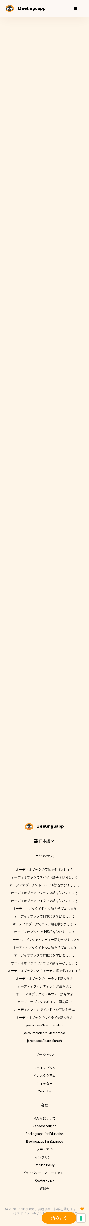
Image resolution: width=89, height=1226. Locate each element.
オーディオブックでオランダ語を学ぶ (44, 986)
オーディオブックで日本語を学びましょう (44, 916)
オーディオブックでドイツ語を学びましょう (44, 908)
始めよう (59, 1217)
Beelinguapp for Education (45, 1134)
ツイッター (44, 1083)
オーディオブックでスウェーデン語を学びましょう (44, 970)
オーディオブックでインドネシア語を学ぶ (44, 1009)
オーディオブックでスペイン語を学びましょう (44, 877)
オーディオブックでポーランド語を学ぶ (44, 978)
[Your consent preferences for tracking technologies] (81, 1218)
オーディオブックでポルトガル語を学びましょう (44, 885)
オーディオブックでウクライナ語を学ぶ (44, 1017)
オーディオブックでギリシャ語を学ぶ (44, 1002)
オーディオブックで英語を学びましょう (44, 869)
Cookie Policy (44, 1180)
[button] (75, 8)
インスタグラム (44, 1075)
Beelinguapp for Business (44, 1141)
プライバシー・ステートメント (44, 1173)
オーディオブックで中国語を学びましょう (44, 932)
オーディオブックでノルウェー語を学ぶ (44, 994)
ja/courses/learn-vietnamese (45, 1033)
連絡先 (44, 1188)
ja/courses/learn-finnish (44, 1041)
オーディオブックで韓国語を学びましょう (44, 955)
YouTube (44, 1091)
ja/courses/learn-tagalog (44, 1025)
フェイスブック (44, 1068)
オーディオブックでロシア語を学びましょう (44, 924)
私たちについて (44, 1118)
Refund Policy (45, 1165)
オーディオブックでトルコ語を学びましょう (44, 947)
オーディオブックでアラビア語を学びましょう (44, 963)
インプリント (44, 1157)
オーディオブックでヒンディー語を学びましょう (44, 940)
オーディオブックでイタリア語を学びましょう (44, 901)
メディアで (44, 1149)
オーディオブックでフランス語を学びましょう (44, 893)
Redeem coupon (44, 1126)
